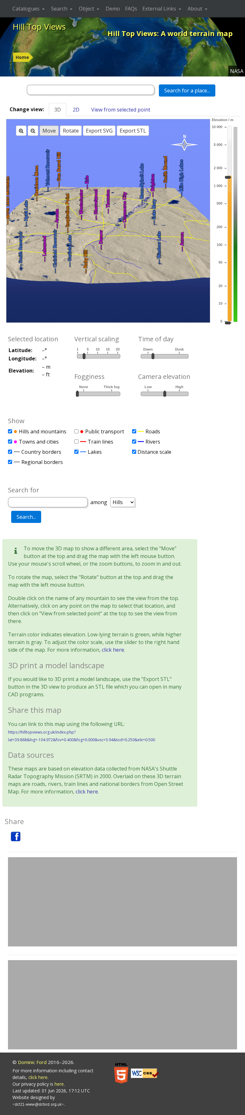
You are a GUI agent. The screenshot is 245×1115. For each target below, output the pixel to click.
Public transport (104, 431)
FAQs (131, 8)
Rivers (152, 441)
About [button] (196, 8)
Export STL (133, 130)
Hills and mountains (42, 431)
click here (113, 649)
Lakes (95, 451)
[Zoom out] (33, 131)
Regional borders (42, 462)
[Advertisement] (122, 901)
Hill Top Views (39, 26)
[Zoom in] (21, 131)
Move (49, 130)
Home (22, 57)
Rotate (71, 130)
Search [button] (60, 8)
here (59, 1084)
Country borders (41, 451)
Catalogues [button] (26, 8)
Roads (152, 431)
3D (57, 109)
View (120, 109)
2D (76, 109)
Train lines (100, 441)
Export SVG (99, 130)
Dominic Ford (32, 1062)
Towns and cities (39, 441)
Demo (113, 8)
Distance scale (154, 451)
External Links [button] (159, 8)
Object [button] (87, 8)
